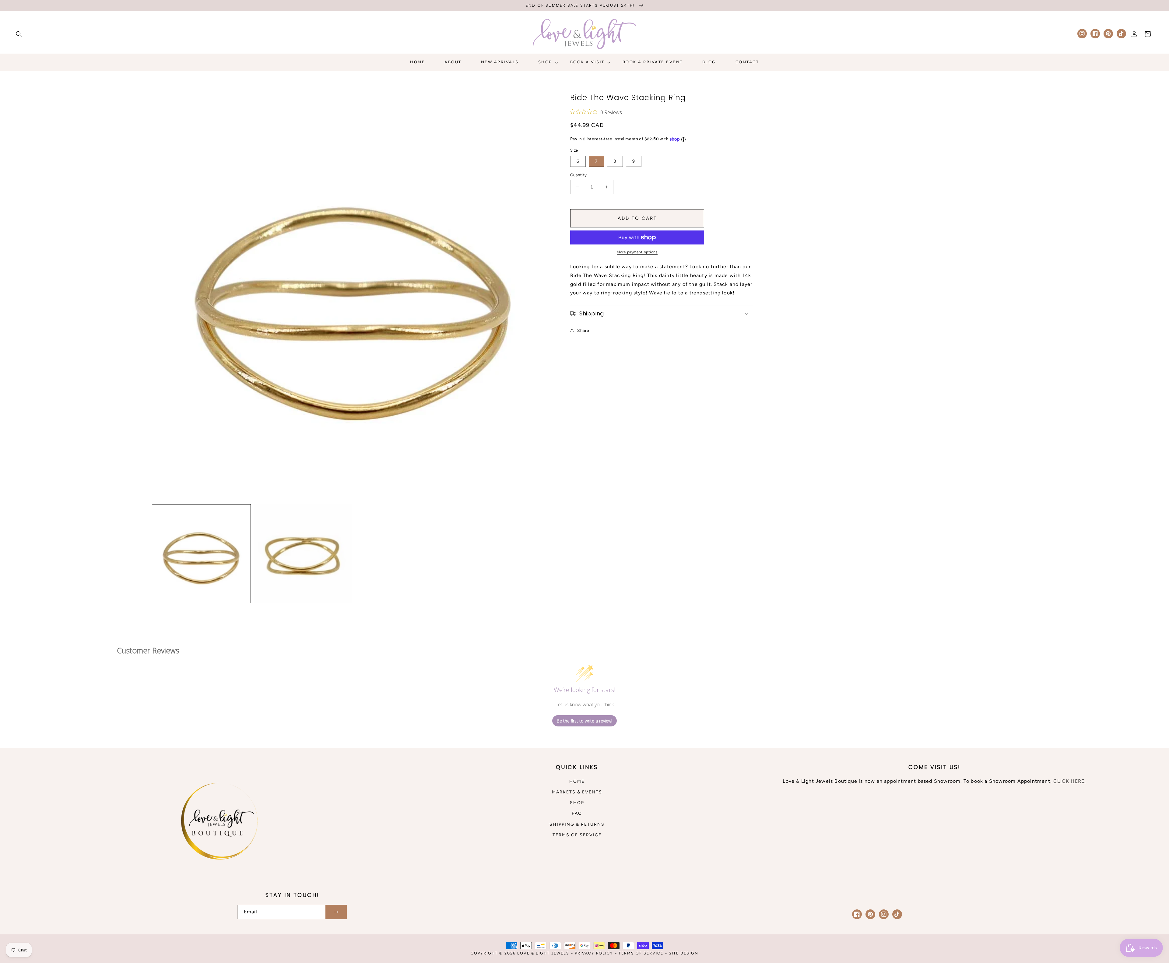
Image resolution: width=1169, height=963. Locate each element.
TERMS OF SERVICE (577, 835)
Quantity (578, 175)
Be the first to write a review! (584, 721)
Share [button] (583, 330)
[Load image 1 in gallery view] (201, 553)
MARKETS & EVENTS (577, 792)
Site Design (683, 953)
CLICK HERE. (1069, 781)
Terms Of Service (641, 953)
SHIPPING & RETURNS (577, 824)
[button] (19, 34)
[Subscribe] (336, 912)
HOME (576, 781)
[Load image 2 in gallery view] (303, 553)
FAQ (577, 813)
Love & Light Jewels (543, 953)
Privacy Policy (594, 953)
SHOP (577, 802)
